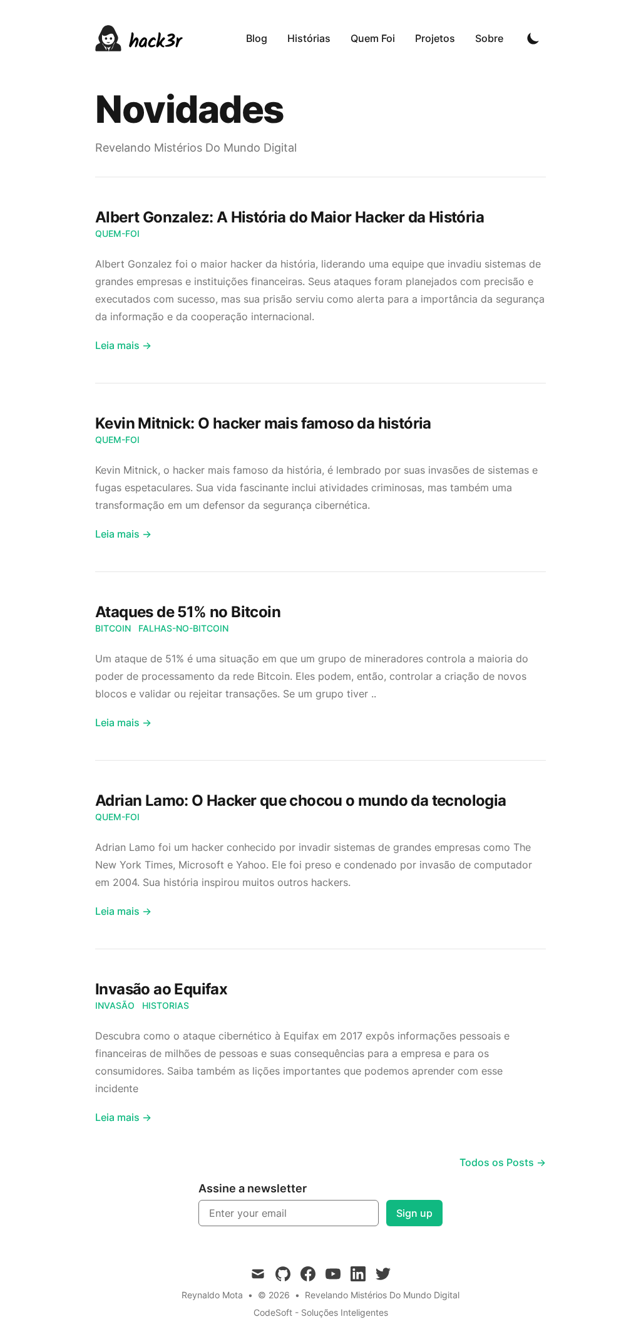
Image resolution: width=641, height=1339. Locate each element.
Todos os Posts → (502, 1162)
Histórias (309, 38)
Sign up (414, 1213)
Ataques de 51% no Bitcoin (187, 612)
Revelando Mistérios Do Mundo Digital (382, 1295)
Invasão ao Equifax (161, 989)
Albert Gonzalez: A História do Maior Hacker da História (289, 217)
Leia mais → (123, 345)
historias (165, 1005)
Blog (256, 38)
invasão (115, 1005)
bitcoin (113, 628)
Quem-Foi (117, 233)
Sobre (489, 38)
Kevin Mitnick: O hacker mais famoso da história (263, 423)
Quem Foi (373, 38)
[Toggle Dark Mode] (533, 38)
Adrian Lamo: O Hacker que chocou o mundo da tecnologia (300, 800)
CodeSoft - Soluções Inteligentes (321, 1312)
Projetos (435, 38)
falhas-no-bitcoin (183, 628)
